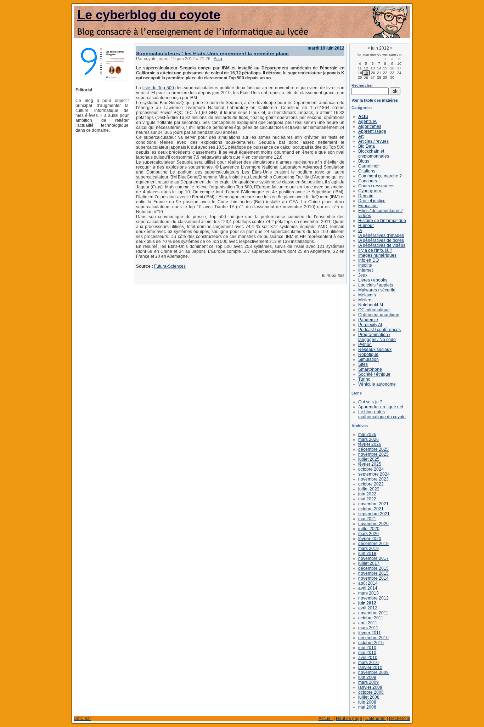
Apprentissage (372, 131)
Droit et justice (371, 200)
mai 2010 (367, 652)
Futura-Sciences (170, 266)
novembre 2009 (373, 672)
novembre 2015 (373, 573)
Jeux (362, 275)
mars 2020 (368, 533)
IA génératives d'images (381, 235)
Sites (363, 364)
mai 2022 (367, 498)
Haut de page (349, 718)
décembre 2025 (373, 449)
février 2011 (369, 632)
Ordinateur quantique (378, 314)
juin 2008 (367, 702)
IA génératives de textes (381, 240)
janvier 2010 (370, 667)
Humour (366, 225)
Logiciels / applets (375, 285)
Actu (218, 58)
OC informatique (374, 309)
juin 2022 (367, 494)
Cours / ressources (376, 185)
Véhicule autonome (377, 384)
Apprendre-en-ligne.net (380, 406)
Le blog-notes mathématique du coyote (382, 414)
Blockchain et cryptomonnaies (373, 154)
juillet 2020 (368, 528)
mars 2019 (368, 548)
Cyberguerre (370, 190)
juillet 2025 (368, 459)
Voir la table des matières (374, 100)
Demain (365, 195)
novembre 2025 (373, 454)
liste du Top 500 (158, 87)
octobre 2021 (371, 508)
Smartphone (370, 369)
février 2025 (369, 464)
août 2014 (368, 583)
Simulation (368, 359)
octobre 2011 (370, 617)
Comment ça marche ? (380, 176)
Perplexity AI (370, 324)
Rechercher (362, 85)
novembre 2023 (373, 479)
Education (368, 205)
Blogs (363, 161)
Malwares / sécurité (376, 290)
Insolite (365, 265)
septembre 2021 (374, 513)
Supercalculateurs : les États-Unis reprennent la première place (212, 53)
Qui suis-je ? (370, 401)
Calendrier (375, 718)
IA (360, 230)
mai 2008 (367, 707)
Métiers (365, 299)
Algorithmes (369, 126)
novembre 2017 (373, 558)
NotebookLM (370, 304)
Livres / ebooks (372, 280)
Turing (364, 379)
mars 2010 (368, 662)
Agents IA (367, 121)
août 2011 (367, 622)
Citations (366, 171)
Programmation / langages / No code (377, 337)
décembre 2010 (373, 637)
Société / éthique (374, 374)
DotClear (82, 718)
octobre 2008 (371, 692)
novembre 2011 (373, 612)
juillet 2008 (368, 697)
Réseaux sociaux (375, 349)
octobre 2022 (371, 484)
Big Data (366, 146)
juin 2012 (367, 603)
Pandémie (368, 319)
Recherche (399, 718)
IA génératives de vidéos (381, 245)
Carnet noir (369, 166)
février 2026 (369, 444)
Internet (365, 270)
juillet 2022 (368, 489)
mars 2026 (368, 439)
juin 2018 (367, 553)
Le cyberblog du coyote (148, 14)
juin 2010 (367, 647)
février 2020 (369, 538)
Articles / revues (373, 141)
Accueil (326, 718)
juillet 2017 (368, 563)
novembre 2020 (373, 523)
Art (361, 136)
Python (365, 344)
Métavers (367, 294)
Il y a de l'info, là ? (375, 250)
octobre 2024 (371, 469)
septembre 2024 (374, 474)
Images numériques (377, 255)
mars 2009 (368, 682)
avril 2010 (367, 657)
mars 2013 (368, 593)
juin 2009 (367, 677)
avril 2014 (367, 588)
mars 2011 (368, 627)
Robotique (368, 354)
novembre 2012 (373, 598)
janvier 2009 (370, 687)
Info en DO (368, 260)
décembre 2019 (373, 543)
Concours (367, 180)
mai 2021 (367, 518)
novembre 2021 (373, 503)
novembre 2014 (373, 578)
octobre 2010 (371, 642)
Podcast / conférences (379, 329)
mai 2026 (367, 434)
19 (366, 73)
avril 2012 (367, 608)
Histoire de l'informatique (382, 220)
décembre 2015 (373, 568)
